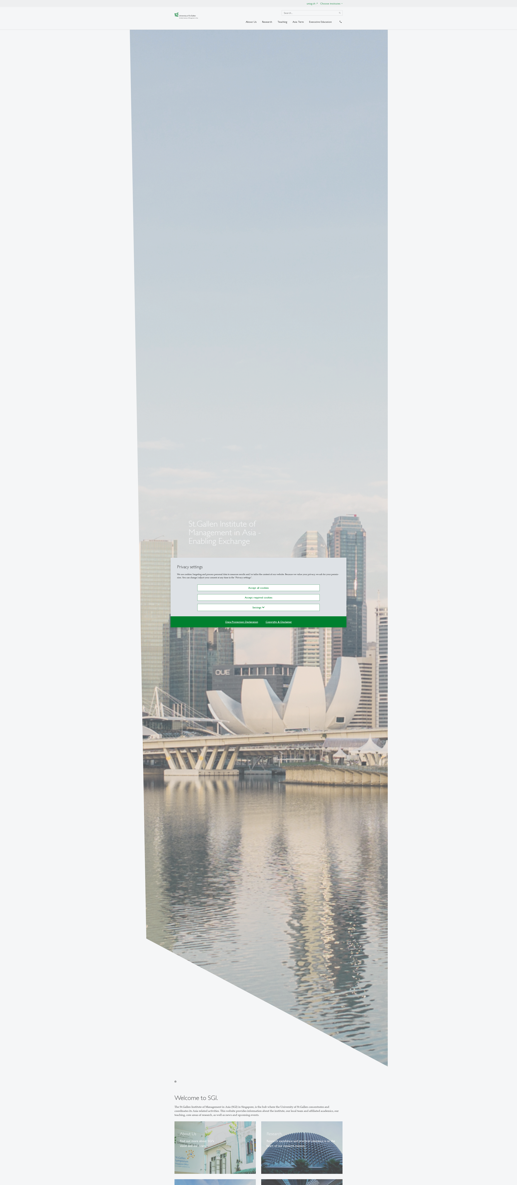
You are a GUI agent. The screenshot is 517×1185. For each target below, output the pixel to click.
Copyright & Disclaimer (279, 621)
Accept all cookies (258, 587)
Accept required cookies (258, 597)
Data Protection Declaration (241, 621)
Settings (257, 607)
